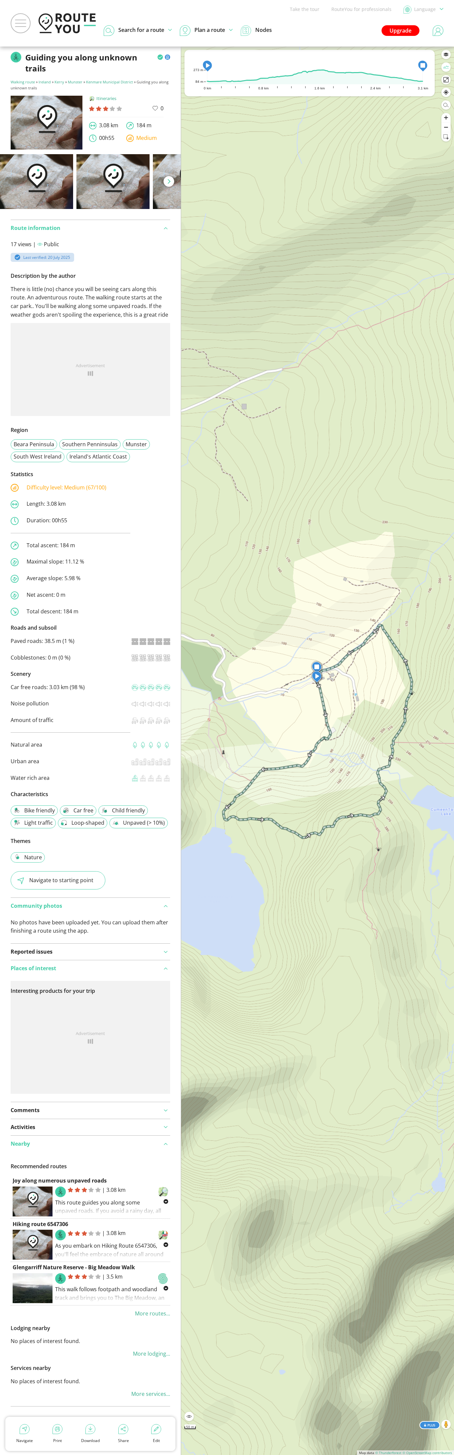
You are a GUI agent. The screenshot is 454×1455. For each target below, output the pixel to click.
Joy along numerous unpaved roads (60, 1180)
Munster (75, 81)
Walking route (23, 81)
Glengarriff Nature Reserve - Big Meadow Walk (74, 1267)
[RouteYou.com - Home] (67, 23)
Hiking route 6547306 (40, 1224)
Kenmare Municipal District (109, 81)
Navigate (24, 1440)
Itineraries (106, 98)
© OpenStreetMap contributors (427, 1452)
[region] (317, 751)
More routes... (152, 1313)
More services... (150, 1394)
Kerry (59, 81)
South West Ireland (37, 456)
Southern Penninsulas (90, 444)
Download (90, 1440)
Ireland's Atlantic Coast (98, 456)
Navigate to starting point (61, 880)
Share (123, 1440)
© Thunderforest (388, 1452)
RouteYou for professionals (361, 9)
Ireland (45, 81)
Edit (156, 1440)
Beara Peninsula (34, 444)
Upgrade (400, 30)
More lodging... (151, 1353)
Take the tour (304, 9)
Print (57, 1440)
